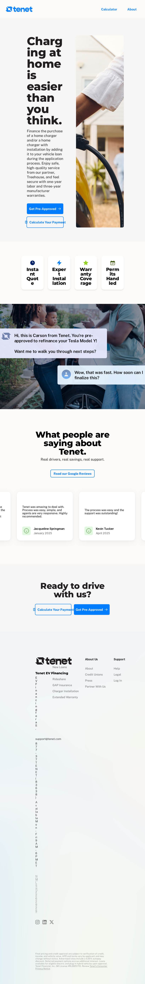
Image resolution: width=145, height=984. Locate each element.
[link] (132, 9)
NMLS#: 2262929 (36, 894)
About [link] (132, 9)
